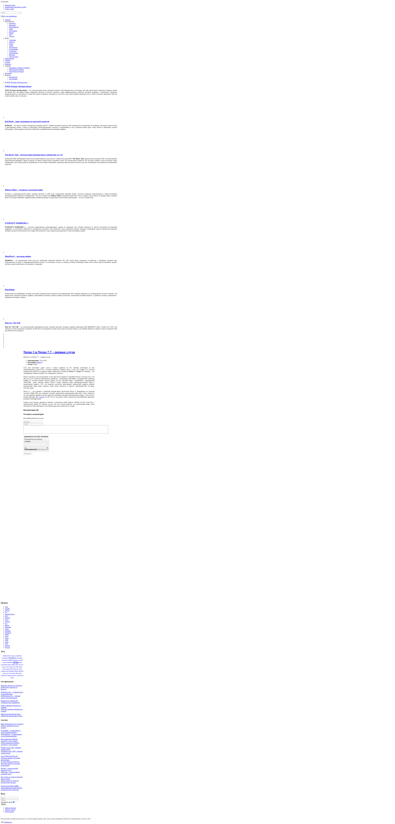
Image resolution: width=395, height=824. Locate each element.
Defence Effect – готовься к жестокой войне (24, 190)
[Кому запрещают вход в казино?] (12, 727)
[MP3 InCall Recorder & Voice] (11, 716)
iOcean (20, 666)
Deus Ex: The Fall (12, 323)
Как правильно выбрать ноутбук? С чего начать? (9, 740)
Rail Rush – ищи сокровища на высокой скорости (27, 121)
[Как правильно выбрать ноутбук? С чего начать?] (12, 745)
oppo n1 (4, 666)
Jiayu (10, 673)
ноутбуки (20, 660)
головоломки (4, 664)
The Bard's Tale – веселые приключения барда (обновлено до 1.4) (34, 155)
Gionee (20, 673)
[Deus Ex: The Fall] (23, 319)
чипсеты (13, 655)
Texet (20, 668)
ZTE (11, 668)
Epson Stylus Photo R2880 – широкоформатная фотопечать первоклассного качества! (11, 788)
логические (10, 662)
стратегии (18, 655)
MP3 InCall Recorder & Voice (11, 714)
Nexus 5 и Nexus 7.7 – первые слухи (49, 352)
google (4, 668)
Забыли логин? (10, 810)
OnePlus (16, 671)
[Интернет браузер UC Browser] (12, 689)
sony (22, 664)
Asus (22, 675)
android (8, 668)
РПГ (17, 664)
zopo (19, 664)
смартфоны (12, 658)
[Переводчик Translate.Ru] (10, 702)
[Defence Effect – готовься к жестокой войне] (23, 186)
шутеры (9, 655)
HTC (17, 673)
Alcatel (12, 677)
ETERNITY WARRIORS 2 (16, 223)
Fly (6, 675)
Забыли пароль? (10, 808)
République (10, 290)
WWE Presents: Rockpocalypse (18, 86)
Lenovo (4, 673)
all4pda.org (8, 822)
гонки (20, 662)
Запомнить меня (6, 802)
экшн (4, 655)
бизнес (9, 664)
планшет (16, 660)
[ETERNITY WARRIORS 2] (23, 219)
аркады (13, 664)
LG (7, 673)
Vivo (18, 668)
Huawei (13, 673)
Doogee (14, 675)
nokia (10, 666)
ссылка (41, 397)
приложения (5, 660)
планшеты (10, 660)
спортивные (5, 657)
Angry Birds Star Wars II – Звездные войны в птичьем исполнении (10, 758)
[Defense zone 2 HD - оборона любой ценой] (12, 753)
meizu (17, 666)
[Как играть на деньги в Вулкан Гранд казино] (12, 782)
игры (15, 662)
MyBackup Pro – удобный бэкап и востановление (12, 693)
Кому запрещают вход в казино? (12, 724)
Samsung (11, 671)
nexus (13, 666)
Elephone (10, 675)
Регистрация (9, 811)
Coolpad (19, 675)
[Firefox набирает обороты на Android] (12, 711)
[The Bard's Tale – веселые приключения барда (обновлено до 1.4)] (23, 151)
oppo (7, 666)
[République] (23, 286)
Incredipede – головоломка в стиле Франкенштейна (10, 731)
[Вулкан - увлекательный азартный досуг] (12, 774)
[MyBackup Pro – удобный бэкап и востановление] (12, 698)
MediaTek (21, 671)
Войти (3, 804)
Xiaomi (14, 668)
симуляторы (19, 657)
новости (5, 662)
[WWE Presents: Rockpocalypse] (16, 82)
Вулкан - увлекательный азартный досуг (9, 769)
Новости (39, 362)
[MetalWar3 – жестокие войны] (23, 252)
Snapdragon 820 (5, 671)
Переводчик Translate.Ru (9, 701)
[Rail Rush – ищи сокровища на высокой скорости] (23, 117)
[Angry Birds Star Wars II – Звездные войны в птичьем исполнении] (12, 765)
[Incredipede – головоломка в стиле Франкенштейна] (12, 736)
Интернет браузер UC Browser (11, 685)
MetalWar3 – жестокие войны (18, 256)
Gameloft (3, 675)
